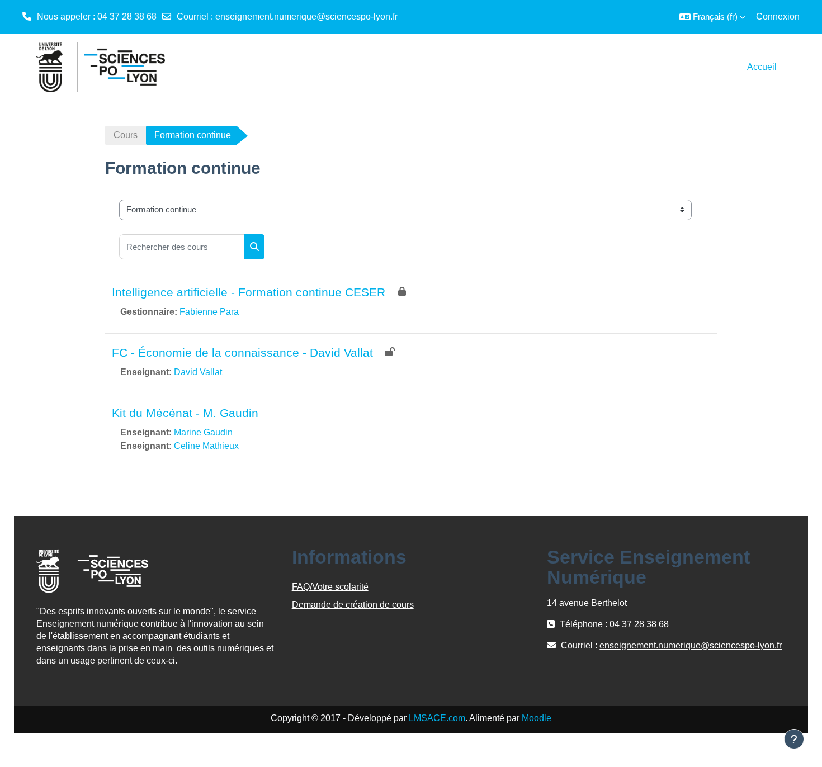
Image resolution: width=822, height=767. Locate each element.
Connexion (778, 16)
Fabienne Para (209, 311)
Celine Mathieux (206, 446)
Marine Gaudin (203, 432)
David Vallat (198, 372)
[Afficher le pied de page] (794, 739)
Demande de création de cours (353, 604)
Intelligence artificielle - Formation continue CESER (248, 292)
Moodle (536, 718)
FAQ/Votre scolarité (330, 586)
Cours (126, 135)
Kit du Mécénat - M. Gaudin (185, 412)
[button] (712, 17)
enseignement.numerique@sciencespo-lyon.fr (306, 16)
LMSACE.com (437, 718)
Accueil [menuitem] (762, 67)
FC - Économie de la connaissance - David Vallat (242, 352)
